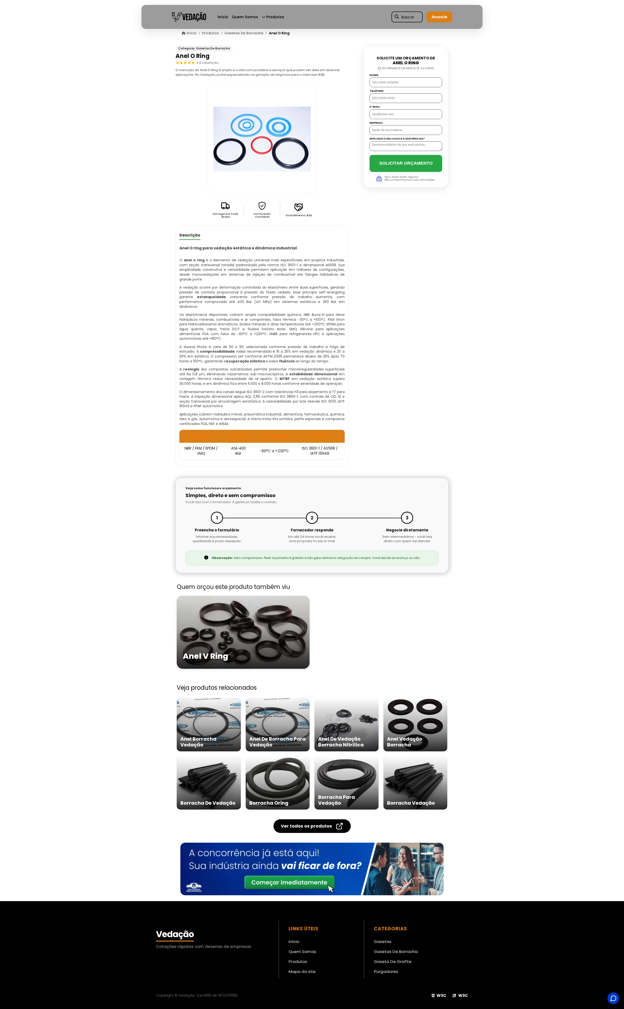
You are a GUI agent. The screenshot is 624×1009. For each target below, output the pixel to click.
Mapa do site (302, 971)
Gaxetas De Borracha (396, 951)
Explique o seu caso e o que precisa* (397, 139)
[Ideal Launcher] (312, 869)
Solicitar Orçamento (406, 163)
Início (223, 16)
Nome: (374, 75)
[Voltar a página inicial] (189, 16)
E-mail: (375, 107)
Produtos (274, 16)
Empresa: (376, 123)
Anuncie (439, 17)
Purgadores (386, 971)
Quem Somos (245, 16)
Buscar (407, 17)
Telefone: (377, 91)
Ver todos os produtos (306, 826)
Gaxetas (382, 941)
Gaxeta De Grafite (392, 961)
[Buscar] (397, 17)
